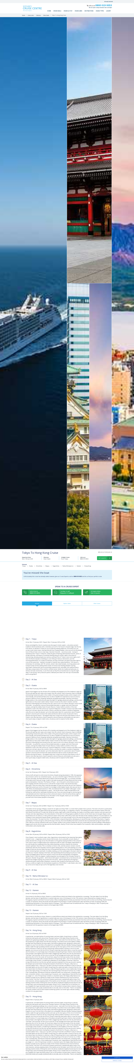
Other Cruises (97, 603)
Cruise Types (100, 11)
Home (49, 11)
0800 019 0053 (84, 559)
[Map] (67, 621)
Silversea (38, 15)
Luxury (108, 11)
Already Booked (108, 1)
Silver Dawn (46, 15)
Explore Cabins (67, 603)
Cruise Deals (57, 11)
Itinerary (37, 603)
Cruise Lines (78, 11)
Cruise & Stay (68, 11)
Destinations (89, 11)
